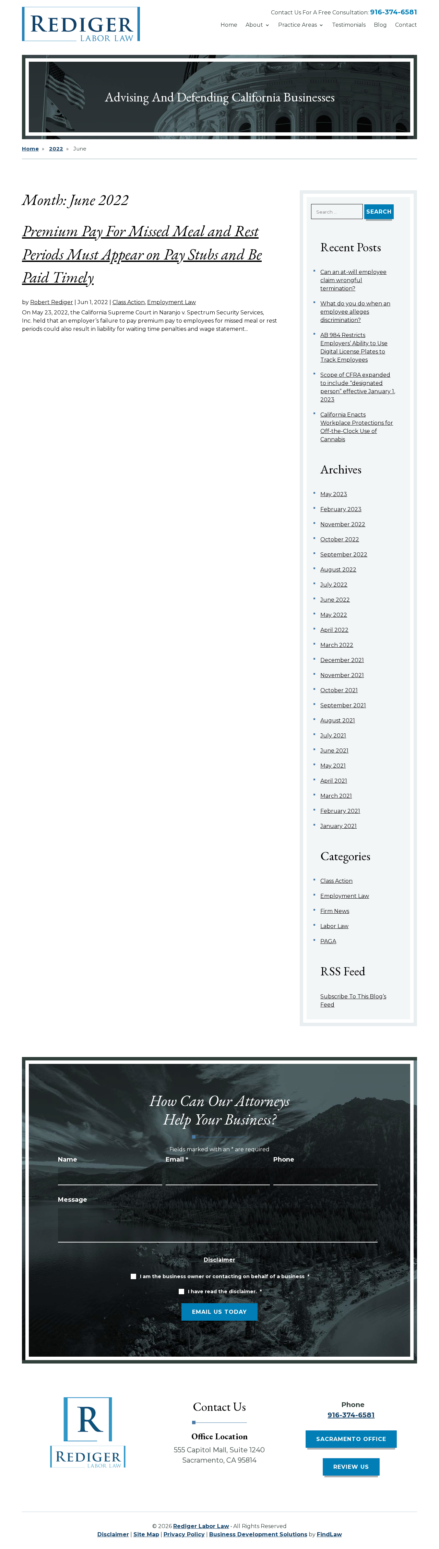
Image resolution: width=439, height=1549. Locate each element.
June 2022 (335, 600)
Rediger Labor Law (201, 1526)
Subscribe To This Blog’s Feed (353, 1000)
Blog (380, 25)
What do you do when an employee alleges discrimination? (355, 311)
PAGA (328, 941)
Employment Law (171, 302)
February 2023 (340, 509)
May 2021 (333, 766)
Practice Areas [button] (297, 25)
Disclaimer (219, 1260)
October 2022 (339, 539)
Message (72, 1199)
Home (229, 25)
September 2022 (343, 554)
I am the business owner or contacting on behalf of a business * (224, 1276)
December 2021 (342, 660)
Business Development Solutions (258, 1534)
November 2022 (342, 524)
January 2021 (338, 826)
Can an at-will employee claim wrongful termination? (353, 280)
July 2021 (333, 735)
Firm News (334, 911)
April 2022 (334, 630)
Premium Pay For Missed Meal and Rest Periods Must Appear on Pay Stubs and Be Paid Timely (142, 254)
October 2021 (339, 690)
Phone (283, 1159)
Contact (406, 25)
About (254, 25)
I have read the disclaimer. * (225, 1291)
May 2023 (333, 494)
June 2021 (334, 750)
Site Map (146, 1534)
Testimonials (349, 25)
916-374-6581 (393, 12)
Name (67, 1159)
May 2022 (333, 615)
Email (177, 1159)
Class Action (128, 302)
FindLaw (329, 1534)
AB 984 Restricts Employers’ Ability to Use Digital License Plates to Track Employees (354, 347)
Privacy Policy (184, 1534)
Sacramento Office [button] (351, 1439)
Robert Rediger (51, 302)
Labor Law (334, 926)
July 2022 (333, 584)
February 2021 (340, 811)
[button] (432, 1499)
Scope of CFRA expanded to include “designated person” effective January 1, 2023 (357, 387)
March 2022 (336, 645)
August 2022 (338, 569)
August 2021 (337, 720)
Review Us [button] (351, 1467)
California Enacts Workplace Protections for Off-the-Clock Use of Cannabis (356, 427)
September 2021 (343, 705)
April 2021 (333, 781)
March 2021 (336, 796)
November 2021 (342, 675)
